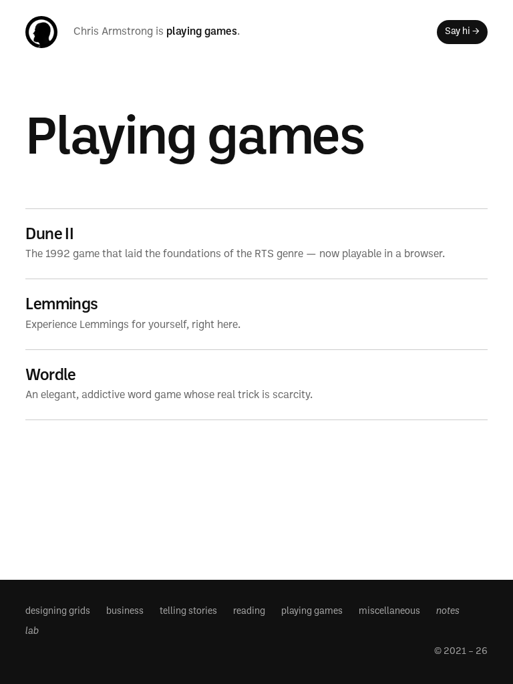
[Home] (41, 32)
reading (249, 612)
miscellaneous (389, 612)
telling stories (188, 612)
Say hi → (462, 32)
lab (32, 632)
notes (448, 612)
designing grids (57, 612)
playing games (201, 32)
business (125, 612)
